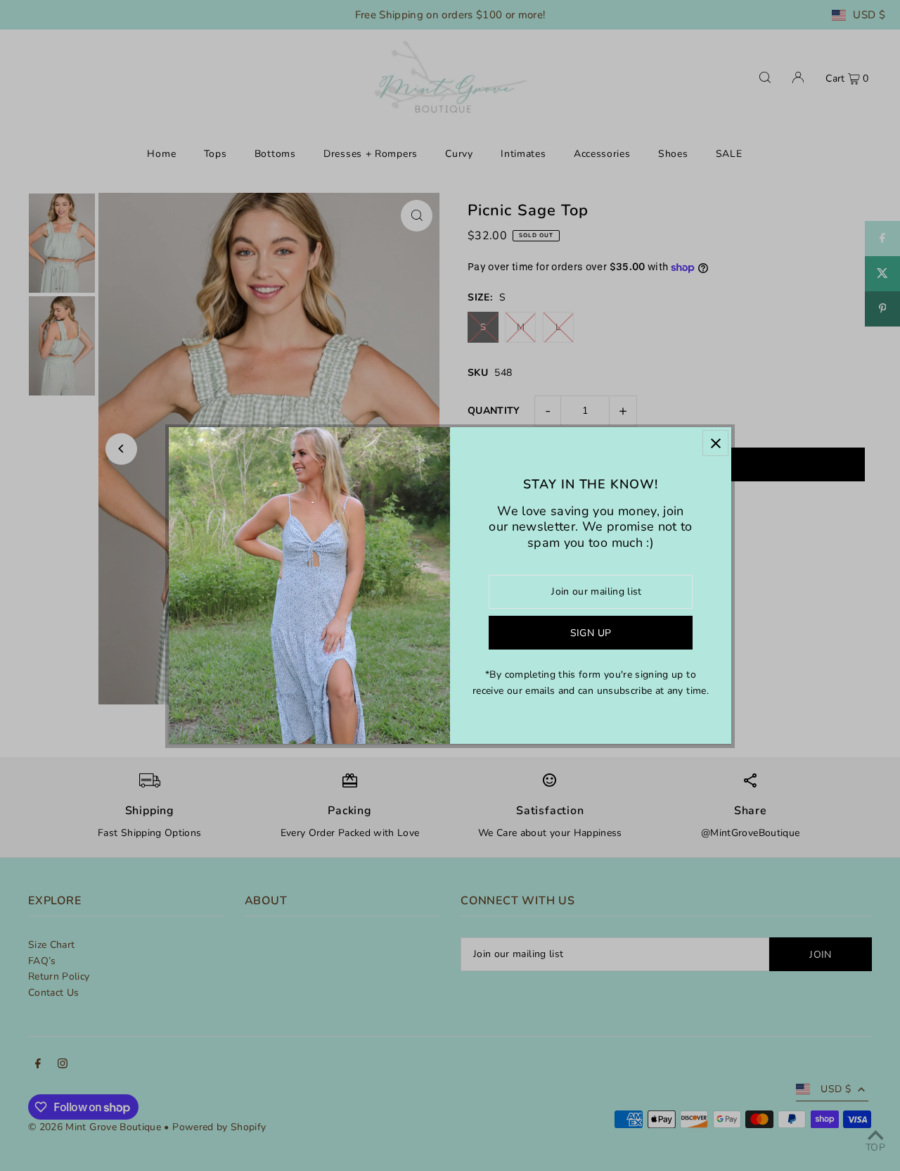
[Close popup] (715, 443)
